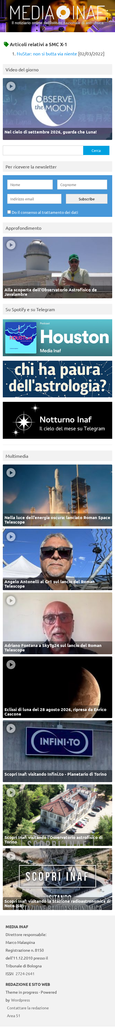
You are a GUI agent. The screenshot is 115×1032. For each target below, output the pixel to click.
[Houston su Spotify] (57, 357)
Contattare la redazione (28, 1007)
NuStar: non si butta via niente (47, 53)
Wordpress (20, 999)
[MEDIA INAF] (57, 18)
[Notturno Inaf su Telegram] (57, 440)
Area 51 (13, 1015)
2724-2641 (25, 973)
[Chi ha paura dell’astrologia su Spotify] (57, 398)
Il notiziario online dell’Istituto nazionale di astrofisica (58, 22)
